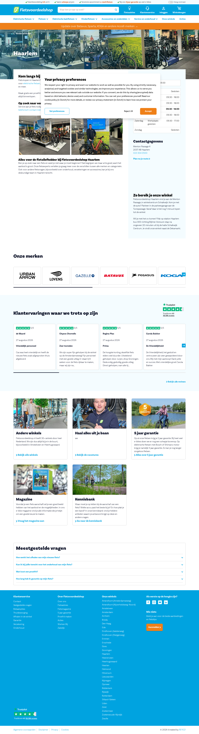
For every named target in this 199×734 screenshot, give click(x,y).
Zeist (104, 707)
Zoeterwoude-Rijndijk (112, 714)
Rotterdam (107, 695)
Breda (105, 620)
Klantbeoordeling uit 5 (38, 2)
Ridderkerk (107, 688)
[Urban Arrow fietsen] (27, 276)
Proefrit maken (65, 616)
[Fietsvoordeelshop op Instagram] (154, 602)
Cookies (65, 729)
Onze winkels (168, 19)
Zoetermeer (107, 711)
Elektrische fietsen (22, 19)
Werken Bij (63, 624)
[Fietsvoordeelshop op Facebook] (148, 602)
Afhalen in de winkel (22, 616)
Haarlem (106, 654)
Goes (104, 646)
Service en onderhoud (144, 19)
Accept (148, 111)
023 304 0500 (140, 153)
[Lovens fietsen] (56, 276)
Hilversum (106, 673)
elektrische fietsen (31, 83)
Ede (104, 627)
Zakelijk (61, 628)
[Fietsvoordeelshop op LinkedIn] (166, 602)
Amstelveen (107, 608)
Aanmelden (154, 627)
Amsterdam (107, 612)
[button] (184, 274)
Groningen (107, 650)
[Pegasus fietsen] (143, 276)
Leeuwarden (107, 676)
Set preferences (57, 111)
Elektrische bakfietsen (63, 19)
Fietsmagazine (64, 609)
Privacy (54, 729)
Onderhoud (18, 628)
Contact (17, 601)
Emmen (105, 638)
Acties (182, 19)
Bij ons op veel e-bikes (135, 2)
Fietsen (42, 19)
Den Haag (106, 623)
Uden (104, 703)
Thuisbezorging (20, 612)
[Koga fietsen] (172, 276)
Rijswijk (105, 692)
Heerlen (105, 665)
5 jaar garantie (64, 612)
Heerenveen (107, 658)
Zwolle (105, 718)
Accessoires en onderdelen (114, 19)
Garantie (17, 620)
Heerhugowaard (109, 661)
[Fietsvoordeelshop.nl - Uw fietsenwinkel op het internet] (33, 10)
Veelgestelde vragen (22, 605)
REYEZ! (182, 729)
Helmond (106, 669)
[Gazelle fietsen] (85, 276)
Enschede (106, 642)
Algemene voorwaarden (24, 729)
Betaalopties (19, 609)
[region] (100, 95)
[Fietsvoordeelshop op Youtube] (160, 602)
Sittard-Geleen (109, 699)
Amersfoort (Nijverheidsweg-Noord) (119, 604)
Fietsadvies (63, 605)
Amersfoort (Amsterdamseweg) (116, 601)
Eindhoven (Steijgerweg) (113, 635)
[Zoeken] (116, 10)
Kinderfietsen (88, 19)
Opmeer (106, 684)
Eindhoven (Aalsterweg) (113, 631)
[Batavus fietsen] (114, 276)
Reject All (128, 111)
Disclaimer (43, 729)
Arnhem (105, 616)
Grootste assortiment (97, 2)
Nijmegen (106, 680)
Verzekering (18, 624)
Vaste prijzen (65, 2)
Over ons (62, 601)
